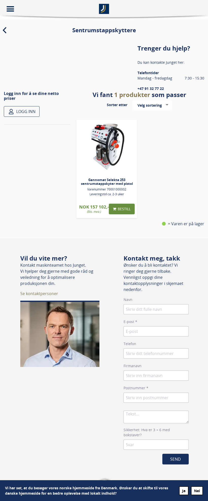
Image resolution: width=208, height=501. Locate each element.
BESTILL (124, 208)
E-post (130, 321)
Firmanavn (133, 365)
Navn (128, 299)
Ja (183, 490)
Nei (197, 490)
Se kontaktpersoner (39, 293)
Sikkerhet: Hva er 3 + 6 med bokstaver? (147, 432)
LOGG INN (25, 111)
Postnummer (136, 387)
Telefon (130, 343)
